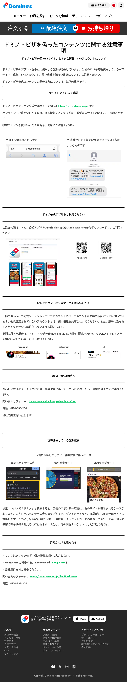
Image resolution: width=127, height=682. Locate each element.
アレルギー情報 (12, 638)
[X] (60, 667)
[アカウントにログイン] (121, 5)
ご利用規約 (87, 641)
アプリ (109, 16)
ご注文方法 (10, 644)
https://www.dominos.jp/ (73, 105)
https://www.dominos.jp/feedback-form (52, 401)
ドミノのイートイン (53, 650)
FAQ (6, 650)
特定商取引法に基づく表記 (95, 644)
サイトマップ (11, 653)
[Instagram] (67, 667)
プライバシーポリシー (93, 634)
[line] (74, 667)
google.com (58, 562)
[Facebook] (53, 667)
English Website (50, 634)
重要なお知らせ (51, 644)
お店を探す (37, 16)
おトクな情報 (58, 16)
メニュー (19, 16)
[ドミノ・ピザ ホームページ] (17, 5)
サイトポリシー (89, 638)
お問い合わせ (11, 647)
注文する (9, 641)
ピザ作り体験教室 (52, 638)
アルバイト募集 (51, 641)
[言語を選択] (113, 5)
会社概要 (86, 647)
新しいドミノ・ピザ (86, 16)
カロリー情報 (11, 634)
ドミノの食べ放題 (52, 647)
